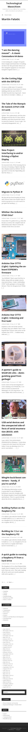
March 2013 (6, 659)
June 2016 (5, 642)
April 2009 (6, 680)
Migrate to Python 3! (12, 191)
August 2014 (6, 647)
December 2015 (7, 644)
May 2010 (5, 677)
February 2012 (7, 663)
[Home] (2, 15)
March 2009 (6, 682)
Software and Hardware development (13, 616)
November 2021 (7, 630)
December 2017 (7, 635)
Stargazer (18, 729)
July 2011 (5, 670)
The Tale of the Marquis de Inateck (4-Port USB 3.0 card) (14, 106)
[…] (18, 69)
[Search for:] (14, 692)
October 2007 (6, 685)
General (5, 613)
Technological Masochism (16, 728)
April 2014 (6, 650)
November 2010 (7, 675)
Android (5, 608)
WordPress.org (7, 718)
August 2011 (6, 668)
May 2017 (5, 637)
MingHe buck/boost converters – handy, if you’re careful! (14, 480)
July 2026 (5, 629)
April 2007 (6, 687)
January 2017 (6, 639)
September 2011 (7, 667)
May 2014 (5, 649)
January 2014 (6, 652)
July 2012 (5, 662)
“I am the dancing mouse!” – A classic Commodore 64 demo (12, 53)
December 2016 (7, 640)
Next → (11, 582)
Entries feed (6, 715)
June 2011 (5, 672)
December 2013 (7, 654)
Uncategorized (7, 618)
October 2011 (6, 665)
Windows (5, 620)
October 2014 (6, 645)
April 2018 (6, 634)
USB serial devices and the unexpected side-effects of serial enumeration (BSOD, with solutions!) (14, 428)
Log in (5, 713)
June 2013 (5, 655)
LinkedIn (5, 591)
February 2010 (7, 678)
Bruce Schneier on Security (10, 703)
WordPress (11, 729)
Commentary (6, 610)
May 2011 (5, 673)
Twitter (5, 593)
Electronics (6, 611)
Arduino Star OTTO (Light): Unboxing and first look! (12, 317)
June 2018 (5, 632)
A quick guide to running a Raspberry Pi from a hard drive (14, 557)
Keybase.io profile (8, 598)
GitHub (5, 594)
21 (20, 487)
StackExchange (7, 596)
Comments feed (7, 717)
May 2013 (5, 657)
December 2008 (7, 683)
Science (5, 615)
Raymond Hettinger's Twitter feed (12, 704)
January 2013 (6, 660)
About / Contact (7, 599)
